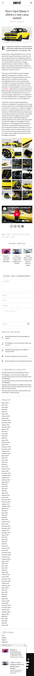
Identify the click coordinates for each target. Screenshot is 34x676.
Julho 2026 (4, 405)
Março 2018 (5, 625)
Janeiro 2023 (5, 497)
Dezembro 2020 (6, 552)
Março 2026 (5, 414)
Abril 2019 (4, 596)
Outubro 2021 (5, 530)
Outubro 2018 (5, 610)
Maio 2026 (4, 409)
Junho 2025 (5, 433)
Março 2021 (5, 546)
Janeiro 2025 (5, 444)
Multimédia (5, 642)
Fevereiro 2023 (6, 495)
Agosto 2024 (5, 455)
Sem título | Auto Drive (8, 372)
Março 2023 (5, 493)
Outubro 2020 (5, 557)
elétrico (27, 234)
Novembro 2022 (6, 502)
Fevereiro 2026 (6, 416)
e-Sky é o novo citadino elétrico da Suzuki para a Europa (17, 665)
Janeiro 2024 (5, 471)
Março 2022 (5, 519)
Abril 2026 (4, 411)
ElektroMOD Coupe (18, 234)
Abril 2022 (4, 517)
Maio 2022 (4, 515)
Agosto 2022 (5, 508)
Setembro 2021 (6, 533)
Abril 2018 (4, 623)
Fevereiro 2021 (5, 548)
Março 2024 (5, 466)
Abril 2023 (4, 491)
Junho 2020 (5, 566)
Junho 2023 (5, 486)
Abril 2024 (4, 464)
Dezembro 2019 (6, 579)
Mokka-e (6, 89)
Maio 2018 (4, 621)
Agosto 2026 (5, 403)
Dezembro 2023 (6, 473)
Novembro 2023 (6, 475)
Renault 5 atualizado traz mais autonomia (16, 356)
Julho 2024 (4, 458)
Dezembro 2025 (6, 420)
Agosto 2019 (5, 588)
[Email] (22, 226)
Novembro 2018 (6, 607)
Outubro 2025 (5, 425)
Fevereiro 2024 (6, 469)
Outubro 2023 (5, 477)
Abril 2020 (4, 570)
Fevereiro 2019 (6, 601)
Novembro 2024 (6, 449)
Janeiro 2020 (5, 577)
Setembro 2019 (6, 585)
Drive (3, 635)
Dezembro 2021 (6, 526)
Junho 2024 (5, 460)
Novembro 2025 (6, 422)
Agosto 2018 (5, 614)
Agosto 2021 (5, 535)
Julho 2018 (4, 616)
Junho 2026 (5, 407)
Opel (13, 237)
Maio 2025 (4, 436)
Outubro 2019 (5, 583)
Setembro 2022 (6, 506)
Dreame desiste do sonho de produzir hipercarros (18, 361)
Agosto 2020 (5, 561)
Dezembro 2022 (6, 500)
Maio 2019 (4, 594)
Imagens (4, 637)
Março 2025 (5, 440)
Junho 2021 (4, 539)
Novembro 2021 (6, 528)
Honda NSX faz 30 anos (22, 372)
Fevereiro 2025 (6, 442)
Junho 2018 (5, 618)
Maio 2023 (4, 488)
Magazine (4, 640)
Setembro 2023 (6, 480)
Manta (16, 58)
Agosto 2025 (5, 429)
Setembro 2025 (6, 427)
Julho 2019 (4, 590)
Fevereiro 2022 (6, 522)
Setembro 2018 (6, 612)
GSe (4, 237)
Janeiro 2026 (5, 418)
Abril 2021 (4, 544)
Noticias (13, 21)
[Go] (31, 3)
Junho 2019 (5, 592)
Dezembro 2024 (6, 447)
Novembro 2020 (6, 555)
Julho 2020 (5, 563)
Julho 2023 (4, 484)
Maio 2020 (5, 568)
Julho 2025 (4, 431)
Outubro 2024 (5, 451)
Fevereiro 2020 (6, 574)
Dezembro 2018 (6, 605)
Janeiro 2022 (5, 524)
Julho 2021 (4, 537)
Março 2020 (5, 572)
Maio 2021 (4, 541)
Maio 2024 (4, 462)
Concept (8, 234)
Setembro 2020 (6, 559)
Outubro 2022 (5, 504)
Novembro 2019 (6, 581)
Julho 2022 (4, 511)
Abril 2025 (4, 438)
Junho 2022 (5, 513)
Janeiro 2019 (5, 603)
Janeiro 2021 (5, 550)
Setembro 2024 (6, 453)
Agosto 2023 (5, 482)
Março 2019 (5, 599)
